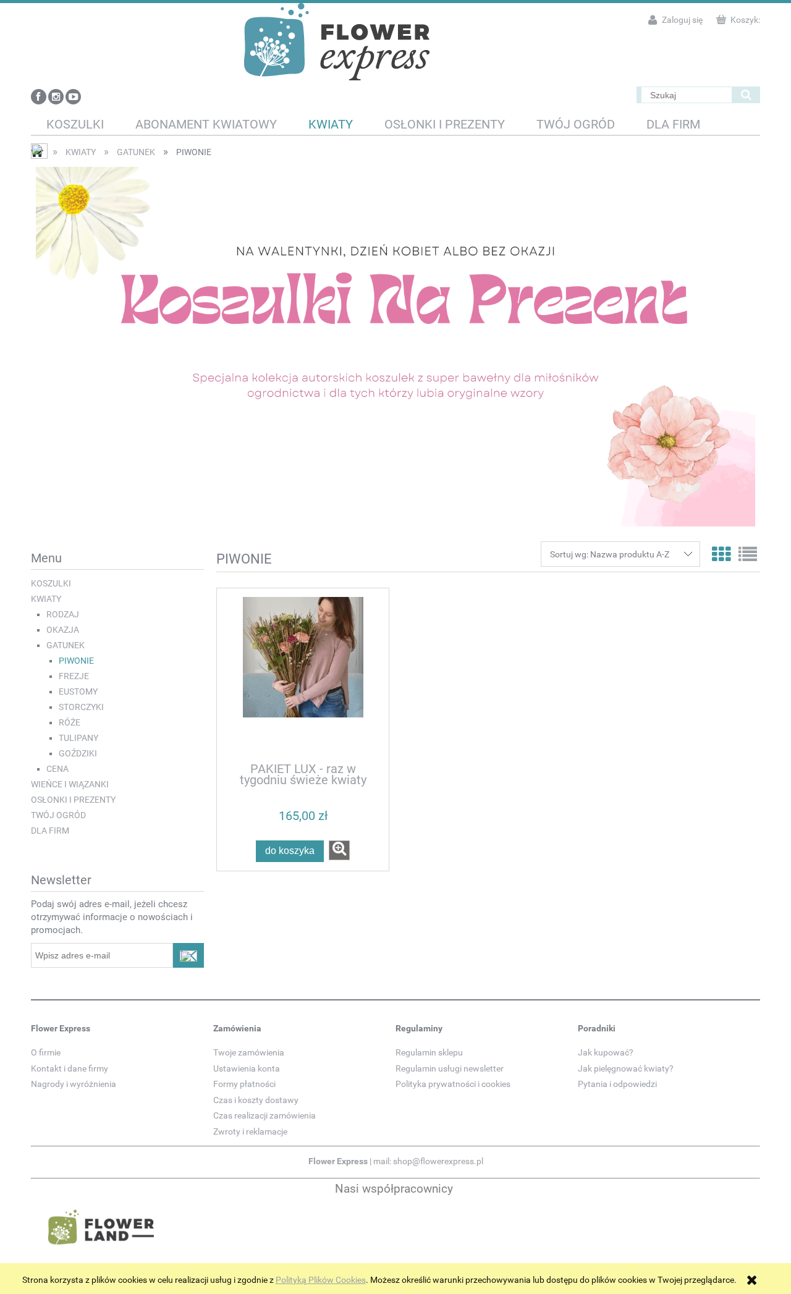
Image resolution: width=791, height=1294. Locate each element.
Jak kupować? (605, 1052)
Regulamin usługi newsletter (450, 1068)
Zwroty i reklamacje (250, 1131)
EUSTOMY (78, 691)
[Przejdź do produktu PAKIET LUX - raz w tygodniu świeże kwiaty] (303, 674)
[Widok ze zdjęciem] (721, 554)
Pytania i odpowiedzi (617, 1084)
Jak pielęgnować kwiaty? (626, 1068)
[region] (395, 346)
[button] (339, 850)
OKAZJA (62, 630)
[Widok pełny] (747, 554)
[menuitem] (75, 124)
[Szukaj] (746, 95)
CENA (57, 769)
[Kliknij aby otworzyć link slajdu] (395, 346)
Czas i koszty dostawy (255, 1100)
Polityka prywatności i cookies (453, 1084)
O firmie (46, 1052)
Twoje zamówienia (248, 1052)
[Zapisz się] (188, 955)
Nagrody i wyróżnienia (73, 1084)
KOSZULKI (51, 583)
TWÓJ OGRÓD (58, 815)
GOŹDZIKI (78, 753)
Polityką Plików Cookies (321, 1280)
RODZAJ (62, 614)
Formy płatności (244, 1084)
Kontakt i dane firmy (69, 1068)
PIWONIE (76, 661)
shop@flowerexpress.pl (438, 1161)
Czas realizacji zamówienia (264, 1115)
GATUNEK (65, 645)
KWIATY (46, 599)
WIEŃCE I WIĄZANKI (70, 784)
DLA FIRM (50, 830)
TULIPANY (78, 738)
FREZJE (74, 676)
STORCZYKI (81, 707)
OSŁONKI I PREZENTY (73, 800)
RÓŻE (69, 722)
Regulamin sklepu (429, 1052)
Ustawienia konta (246, 1068)
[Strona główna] (336, 40)
